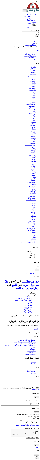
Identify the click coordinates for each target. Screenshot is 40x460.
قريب (37, 458)
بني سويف (32, 106)
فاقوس (33, 178)
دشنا (34, 207)
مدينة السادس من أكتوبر (28, 242)
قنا (35, 93)
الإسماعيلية (32, 88)
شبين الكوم (32, 107)
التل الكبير (32, 212)
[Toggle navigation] (24, 10)
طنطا (34, 83)
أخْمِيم (34, 134)
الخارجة (33, 166)
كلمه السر (36, 418)
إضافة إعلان (32, 23)
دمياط (34, 154)
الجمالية (33, 162)
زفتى (34, 139)
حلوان (34, 95)
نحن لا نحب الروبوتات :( (32, 428)
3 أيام (31, 253)
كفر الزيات (32, 155)
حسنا (37, 270)
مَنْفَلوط (33, 152)
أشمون (33, 150)
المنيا (34, 99)
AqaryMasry (35, 389)
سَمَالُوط (33, 143)
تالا (35, 214)
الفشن (34, 175)
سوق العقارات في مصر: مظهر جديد (25, 342)
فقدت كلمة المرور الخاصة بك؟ (29, 425)
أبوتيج (34, 157)
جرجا (34, 123)
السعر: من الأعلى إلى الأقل (23, 300)
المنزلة (33, 170)
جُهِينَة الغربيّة (32, 223)
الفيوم (34, 84)
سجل (30, 18)
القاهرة (33, 67)
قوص (34, 189)
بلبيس (34, 120)
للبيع (34, 43)
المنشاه (33, 187)
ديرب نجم (33, 210)
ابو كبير (33, 130)
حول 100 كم (28, 305)
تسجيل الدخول (27, 16)
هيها (34, 237)
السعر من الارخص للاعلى (24, 298)
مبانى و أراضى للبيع (30, 56)
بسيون (34, 201)
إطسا (34, 232)
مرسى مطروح (31, 182)
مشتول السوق (31, 228)
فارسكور (33, 193)
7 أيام (31, 255)
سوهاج (33, 102)
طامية (34, 225)
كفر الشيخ (32, 113)
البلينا (34, 217)
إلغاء (37, 437)
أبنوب (34, 159)
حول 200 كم (28, 307)
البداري (33, 235)
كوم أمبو (33, 191)
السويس (33, 74)
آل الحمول (32, 226)
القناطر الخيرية (31, 200)
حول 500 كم (28, 312)
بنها (35, 109)
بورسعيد (33, 72)
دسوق (34, 129)
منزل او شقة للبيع (30, 54)
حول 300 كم (28, 309)
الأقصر (33, 77)
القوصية (33, 161)
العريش (33, 122)
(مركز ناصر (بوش (30, 145)
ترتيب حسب (28, 296)
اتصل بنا (33, 362)
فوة (34, 177)
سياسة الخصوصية (30, 354)
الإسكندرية (32, 68)
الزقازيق (33, 86)
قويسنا (33, 240)
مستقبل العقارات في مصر (27, 340)
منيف (34, 148)
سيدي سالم (32, 221)
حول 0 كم (29, 303)
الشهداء (33, 219)
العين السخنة (32, 230)
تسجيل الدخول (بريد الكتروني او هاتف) (27, 414)
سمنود (34, 203)
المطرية (33, 136)
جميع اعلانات (31, 273)
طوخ (34, 168)
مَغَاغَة (34, 233)
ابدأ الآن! (36, 329)
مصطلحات (32, 352)
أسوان (34, 91)
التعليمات (33, 349)
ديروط (34, 164)
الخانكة (33, 180)
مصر (34, 41)
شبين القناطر (31, 198)
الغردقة (33, 138)
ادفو (34, 118)
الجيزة (34, 70)
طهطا (34, 141)
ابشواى (33, 216)
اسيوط (33, 79)
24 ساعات (30, 251)
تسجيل (33, 373)
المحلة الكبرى (31, 75)
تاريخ (30, 302)
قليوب (34, 132)
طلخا (34, 111)
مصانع (34, 59)
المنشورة (33, 81)
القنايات (33, 239)
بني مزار (33, 194)
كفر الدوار (32, 90)
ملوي (34, 115)
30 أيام (31, 257)
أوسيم (34, 173)
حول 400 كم (28, 311)
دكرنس (33, 116)
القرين (34, 184)
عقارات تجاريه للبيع (30, 45)
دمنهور (33, 97)
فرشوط (33, 209)
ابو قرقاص (32, 185)
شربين (34, 205)
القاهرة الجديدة (31, 104)
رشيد (34, 171)
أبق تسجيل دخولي (31, 422)
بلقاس (34, 127)
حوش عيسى (32, 146)
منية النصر (32, 196)
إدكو (34, 100)
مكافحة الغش (31, 351)
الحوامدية (33, 125)
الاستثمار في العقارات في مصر (26, 343)
